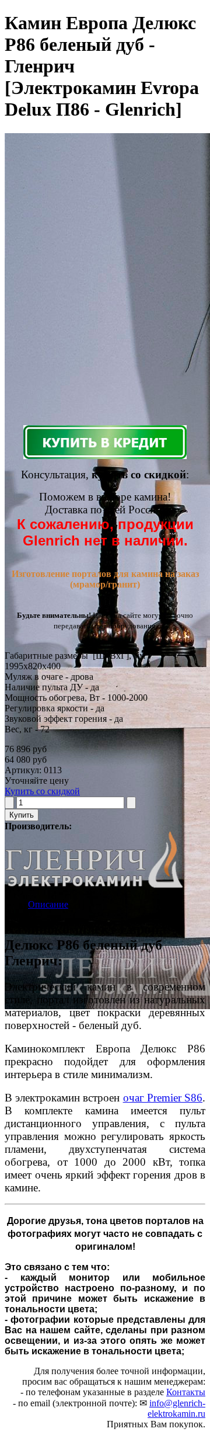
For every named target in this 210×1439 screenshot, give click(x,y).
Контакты (185, 1392)
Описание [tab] (48, 904)
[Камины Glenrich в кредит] (105, 442)
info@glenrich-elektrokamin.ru (176, 1408)
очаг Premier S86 (162, 1098)
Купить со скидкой (42, 791)
